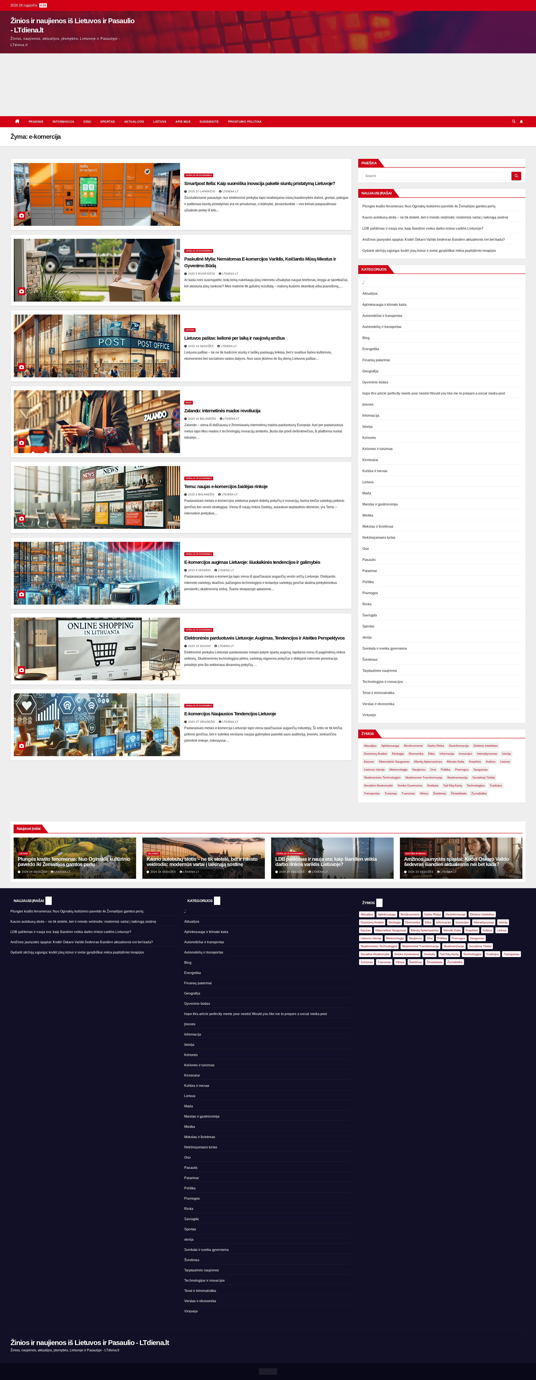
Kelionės (369, 437)
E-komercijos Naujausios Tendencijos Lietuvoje (230, 713)
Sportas (107, 121)
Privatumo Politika (245, 121)
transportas (372, 793)
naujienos (418, 769)
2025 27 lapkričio (202, 191)
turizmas (391, 793)
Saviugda (369, 615)
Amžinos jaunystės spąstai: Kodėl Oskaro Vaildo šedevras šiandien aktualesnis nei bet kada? (433, 239)
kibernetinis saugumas (394, 761)
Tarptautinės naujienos (379, 670)
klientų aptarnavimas (428, 761)
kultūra (490, 761)
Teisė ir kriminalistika (378, 693)
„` (363, 282)
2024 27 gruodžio (202, 721)
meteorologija (398, 769)
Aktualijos (134, 121)
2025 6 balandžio (201, 494)
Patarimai (369, 571)
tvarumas (408, 793)
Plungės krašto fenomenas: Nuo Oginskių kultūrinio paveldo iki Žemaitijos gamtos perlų (428, 206)
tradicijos (496, 785)
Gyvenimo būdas (375, 382)
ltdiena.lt (230, 191)
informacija (446, 753)
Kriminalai (370, 460)
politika (445, 769)
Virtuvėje (369, 715)
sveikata (432, 785)
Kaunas (369, 761)
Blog (366, 338)
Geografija (370, 371)
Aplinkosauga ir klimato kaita (384, 304)
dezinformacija (459, 745)
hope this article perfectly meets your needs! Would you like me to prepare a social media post (433, 393)
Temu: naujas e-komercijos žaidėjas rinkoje (226, 486)
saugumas (480, 769)
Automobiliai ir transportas (382, 315)
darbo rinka (436, 745)
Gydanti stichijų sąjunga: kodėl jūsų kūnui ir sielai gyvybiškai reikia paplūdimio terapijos (429, 250)
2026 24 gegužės (35, 871)
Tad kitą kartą (452, 785)
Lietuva (159, 121)
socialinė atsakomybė (378, 785)
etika (431, 753)
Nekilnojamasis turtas (378, 537)
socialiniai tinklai (483, 777)
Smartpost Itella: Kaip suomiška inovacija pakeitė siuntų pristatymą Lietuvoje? (259, 183)
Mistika (367, 515)
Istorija (367, 426)
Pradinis (36, 121)
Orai (87, 121)
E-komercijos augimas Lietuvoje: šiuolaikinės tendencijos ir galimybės (252, 562)
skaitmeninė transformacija (423, 777)
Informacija (63, 121)
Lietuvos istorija (374, 769)
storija (367, 637)
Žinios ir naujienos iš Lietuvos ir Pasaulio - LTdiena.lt (89, 1343)
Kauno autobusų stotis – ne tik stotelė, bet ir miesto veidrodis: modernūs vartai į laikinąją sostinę (435, 217)
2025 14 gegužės (201, 346)
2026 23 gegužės (421, 871)
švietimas (439, 793)
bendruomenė (413, 745)
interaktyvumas (487, 753)
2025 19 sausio (199, 646)
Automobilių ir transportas (381, 327)
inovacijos (465, 753)
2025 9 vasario (199, 570)
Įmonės (368, 404)
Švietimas (370, 659)
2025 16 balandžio (202, 418)
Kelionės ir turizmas (377, 449)
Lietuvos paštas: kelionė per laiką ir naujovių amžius (234, 338)
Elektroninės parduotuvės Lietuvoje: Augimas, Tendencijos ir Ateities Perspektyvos (264, 638)
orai (433, 769)
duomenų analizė (375, 753)
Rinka (366, 604)
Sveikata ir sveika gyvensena (384, 648)
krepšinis (475, 761)
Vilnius (424, 793)
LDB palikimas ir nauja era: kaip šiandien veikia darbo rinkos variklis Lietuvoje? (422, 228)
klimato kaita (455, 761)
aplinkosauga (390, 745)
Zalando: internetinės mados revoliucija (222, 410)
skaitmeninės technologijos (382, 777)
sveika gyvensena (410, 785)
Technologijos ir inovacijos (382, 682)
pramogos (462, 769)
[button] (513, 121)
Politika (368, 582)
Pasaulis (369, 560)
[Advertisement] (268, 84)
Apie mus (182, 121)
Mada (189, 402)
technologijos (476, 785)
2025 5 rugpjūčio (202, 273)
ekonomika (416, 753)
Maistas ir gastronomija (380, 504)
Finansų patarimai (376, 360)
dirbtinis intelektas (485, 745)
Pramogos (370, 593)
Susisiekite (209, 121)
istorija (506, 753)
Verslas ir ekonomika (199, 175)
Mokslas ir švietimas (377, 526)
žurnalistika (479, 793)
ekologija (398, 753)
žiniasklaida (458, 793)
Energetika (370, 349)
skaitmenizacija (457, 777)
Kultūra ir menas (374, 471)
